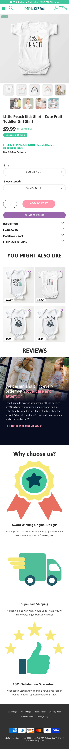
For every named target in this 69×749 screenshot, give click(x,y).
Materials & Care (13, 236)
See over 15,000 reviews (22, 426)
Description (10, 224)
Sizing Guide (10, 229)
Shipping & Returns (15, 241)
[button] (44, 204)
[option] (34, 48)
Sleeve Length (12, 181)
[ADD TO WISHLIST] (29, 271)
